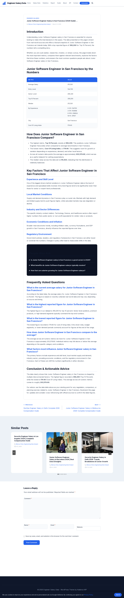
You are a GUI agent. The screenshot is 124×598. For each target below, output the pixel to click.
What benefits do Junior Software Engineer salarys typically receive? (58, 265)
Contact (75, 3)
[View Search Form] (92, 3)
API (70, 3)
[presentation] (62, 442)
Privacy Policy (88, 595)
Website (80, 527)
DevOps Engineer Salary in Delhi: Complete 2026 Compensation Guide (41, 408)
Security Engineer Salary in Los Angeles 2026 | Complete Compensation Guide (26, 438)
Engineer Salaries (33, 18)
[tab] (58, 474)
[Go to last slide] (14, 452)
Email (53, 525)
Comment (28, 498)
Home (29, 3)
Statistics (45, 3)
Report (53, 3)
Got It (118, 595)
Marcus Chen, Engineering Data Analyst (39, 24)
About (65, 3)
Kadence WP (82, 590)
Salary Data (36, 3)
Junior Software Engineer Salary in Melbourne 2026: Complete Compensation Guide (83, 408)
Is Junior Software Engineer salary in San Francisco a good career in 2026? (60, 260)
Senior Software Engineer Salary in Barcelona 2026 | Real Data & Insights (62, 459)
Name (26, 525)
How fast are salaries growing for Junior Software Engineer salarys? (58, 270)
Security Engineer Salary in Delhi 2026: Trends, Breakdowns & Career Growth (96, 459)
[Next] (110, 452)
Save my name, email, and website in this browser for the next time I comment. (52, 536)
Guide (59, 3)
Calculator (84, 3)
